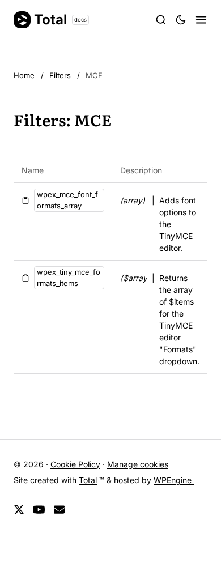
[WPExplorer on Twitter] (19, 510)
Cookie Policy (75, 464)
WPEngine (174, 480)
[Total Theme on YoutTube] (39, 510)
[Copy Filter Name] (25, 200)
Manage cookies (137, 464)
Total (60, 19)
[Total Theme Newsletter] (59, 510)
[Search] (161, 19)
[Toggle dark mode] (180, 19)
